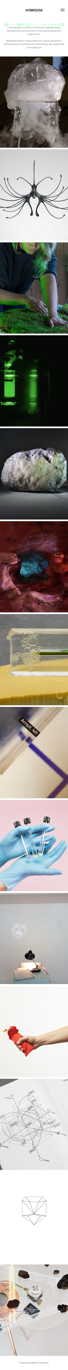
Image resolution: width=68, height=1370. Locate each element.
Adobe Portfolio (40, 1362)
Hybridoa (34, 9)
